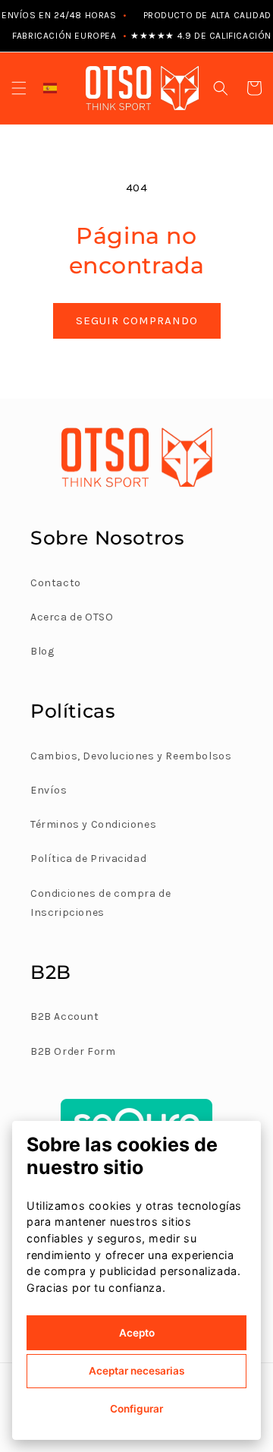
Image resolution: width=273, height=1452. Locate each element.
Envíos (48, 790)
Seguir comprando (137, 320)
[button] (19, 88)
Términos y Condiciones (93, 824)
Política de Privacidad (88, 858)
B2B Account (64, 1016)
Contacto (55, 582)
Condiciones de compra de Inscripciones (100, 903)
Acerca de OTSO (71, 617)
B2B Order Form (72, 1051)
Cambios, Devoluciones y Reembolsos (130, 756)
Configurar (136, 1409)
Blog (42, 651)
